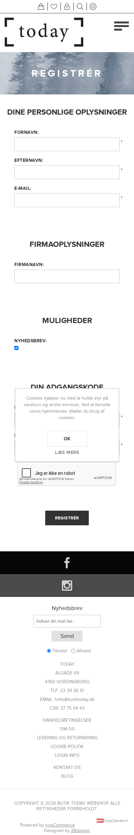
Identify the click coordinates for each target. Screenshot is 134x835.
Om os (67, 729)
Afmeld (84, 651)
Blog (67, 776)
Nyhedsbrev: (30, 340)
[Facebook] (67, 562)
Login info (67, 755)
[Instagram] (67, 585)
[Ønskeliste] (53, 6)
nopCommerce (60, 825)
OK (67, 438)
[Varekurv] (40, 6)
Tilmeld (59, 651)
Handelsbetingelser (67, 720)
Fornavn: (26, 132)
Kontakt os (67, 767)
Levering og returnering (67, 738)
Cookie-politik (67, 746)
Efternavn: (28, 160)
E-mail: (22, 188)
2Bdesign (80, 830)
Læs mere (67, 452)
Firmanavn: (29, 264)
